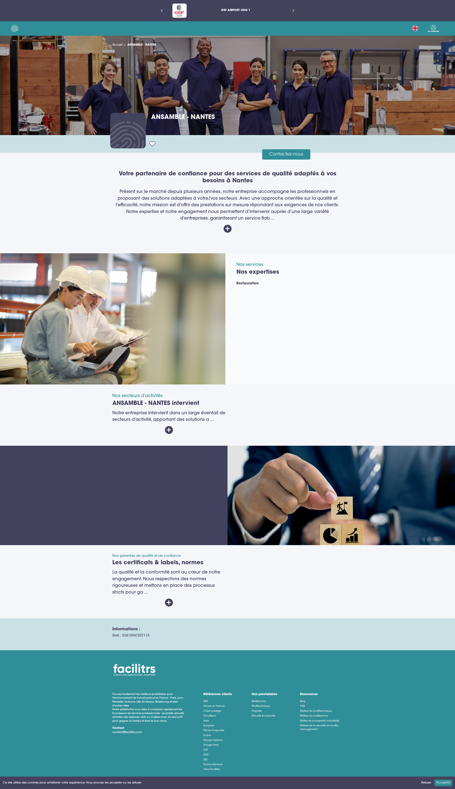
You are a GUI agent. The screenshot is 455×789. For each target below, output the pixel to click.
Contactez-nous (286, 154)
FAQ (302, 706)
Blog (302, 701)
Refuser (426, 782)
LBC (205, 759)
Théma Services (213, 764)
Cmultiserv (209, 716)
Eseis (206, 721)
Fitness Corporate (213, 730)
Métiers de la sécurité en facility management (319, 727)
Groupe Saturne (213, 740)
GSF (205, 750)
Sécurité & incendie (263, 716)
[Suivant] (293, 10)
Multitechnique (261, 706)
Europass (208, 725)
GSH (205, 754)
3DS (205, 701)
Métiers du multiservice (314, 716)
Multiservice (259, 701)
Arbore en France (214, 706)
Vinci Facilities (211, 769)
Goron (207, 735)
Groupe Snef (211, 745)
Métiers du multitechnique (316, 711)
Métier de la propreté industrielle (319, 721)
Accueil (117, 44)
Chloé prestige (212, 711)
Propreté (257, 711)
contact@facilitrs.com (127, 732)
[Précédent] (161, 10)
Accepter (443, 782)
